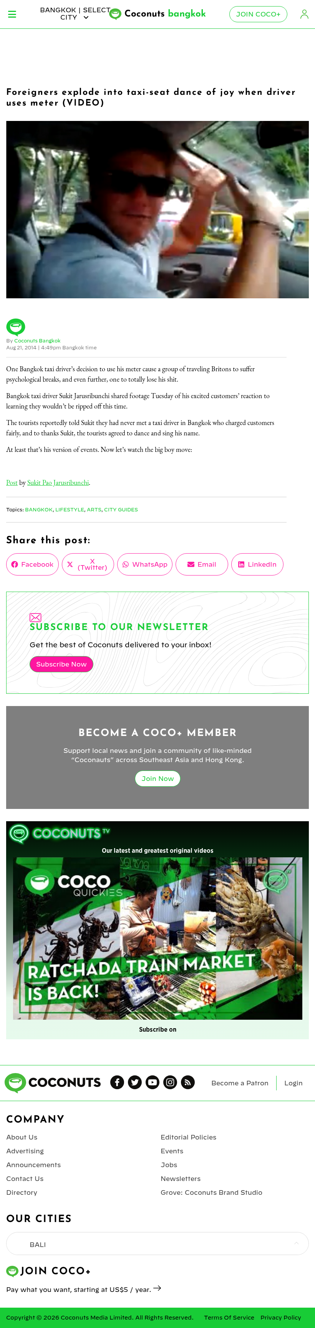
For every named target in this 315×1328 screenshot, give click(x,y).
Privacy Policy (280, 1318)
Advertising (25, 1151)
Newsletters (181, 1178)
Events (172, 1151)
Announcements (33, 1164)
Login (304, 14)
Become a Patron (240, 1083)
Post (12, 482)
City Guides (121, 509)
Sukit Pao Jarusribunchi (58, 482)
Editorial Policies (188, 1137)
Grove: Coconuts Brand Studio (211, 1192)
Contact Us (24, 1178)
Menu (12, 14)
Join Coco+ (258, 14)
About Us (21, 1137)
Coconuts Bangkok (37, 340)
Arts (94, 509)
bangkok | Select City (75, 13)
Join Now (157, 778)
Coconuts (165, 14)
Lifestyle (69, 509)
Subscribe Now (61, 664)
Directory (21, 1192)
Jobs (169, 1164)
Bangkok (39, 509)
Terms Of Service (229, 1318)
